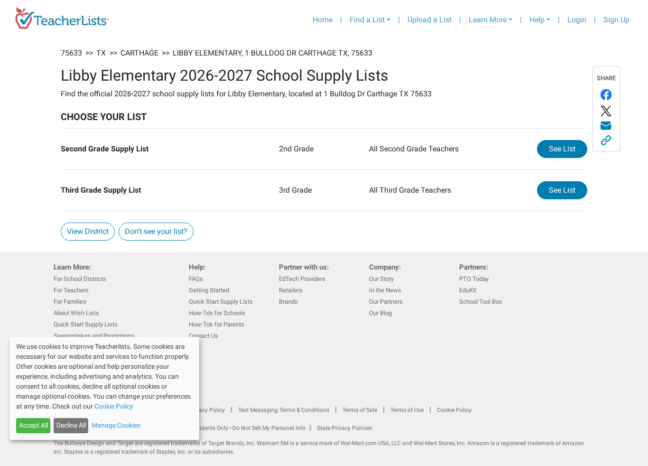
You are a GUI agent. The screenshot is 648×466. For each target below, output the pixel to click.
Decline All (71, 425)
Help (537, 19)
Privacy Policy (207, 410)
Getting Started (209, 290)
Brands (288, 301)
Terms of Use (407, 410)
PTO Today (474, 278)
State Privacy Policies (344, 428)
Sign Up (616, 19)
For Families (70, 301)
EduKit (467, 290)
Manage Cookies (116, 425)
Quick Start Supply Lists (86, 324)
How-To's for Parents (216, 324)
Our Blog (380, 313)
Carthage (139, 52)
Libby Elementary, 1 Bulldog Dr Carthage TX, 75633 (272, 52)
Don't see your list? (156, 231)
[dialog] (104, 388)
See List (568, 148)
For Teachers (71, 290)
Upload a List (429, 19)
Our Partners (386, 301)
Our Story (381, 278)
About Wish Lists (76, 313)
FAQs (196, 278)
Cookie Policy (454, 410)
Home (323, 19)
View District (88, 231)
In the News (385, 290)
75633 (71, 52)
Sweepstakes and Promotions (94, 335)
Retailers (291, 290)
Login (576, 19)
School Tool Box (480, 301)
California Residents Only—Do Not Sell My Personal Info (234, 428)
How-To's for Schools (217, 313)
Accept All (33, 425)
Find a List (367, 19)
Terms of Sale (360, 410)
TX (101, 52)
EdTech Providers (302, 278)
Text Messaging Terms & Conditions (283, 410)
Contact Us (203, 335)
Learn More (488, 19)
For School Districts (80, 278)
